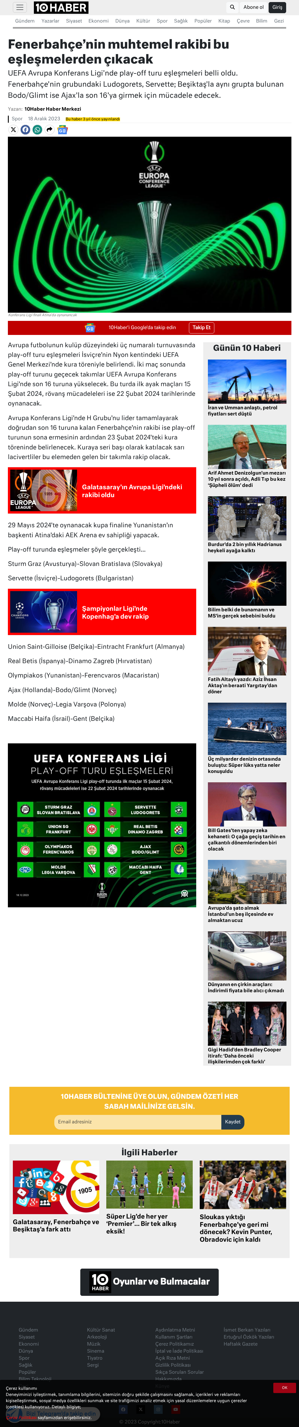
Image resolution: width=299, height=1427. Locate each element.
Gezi (279, 21)
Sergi (93, 1365)
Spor (162, 21)
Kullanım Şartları (173, 1337)
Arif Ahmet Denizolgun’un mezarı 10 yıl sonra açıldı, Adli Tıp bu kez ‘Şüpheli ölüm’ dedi (247, 479)
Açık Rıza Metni (172, 1358)
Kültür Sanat (101, 1330)
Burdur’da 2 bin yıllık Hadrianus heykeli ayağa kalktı (245, 548)
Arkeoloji (97, 1337)
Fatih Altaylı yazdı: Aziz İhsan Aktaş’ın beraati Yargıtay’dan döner (242, 685)
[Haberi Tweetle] (13, 129)
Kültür (143, 21)
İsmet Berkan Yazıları (247, 1330)
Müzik (93, 1344)
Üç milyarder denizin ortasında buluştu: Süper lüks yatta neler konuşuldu (244, 765)
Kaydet (233, 1122)
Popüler (203, 21)
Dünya (122, 21)
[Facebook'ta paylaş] (25, 129)
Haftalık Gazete (241, 1344)
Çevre (243, 21)
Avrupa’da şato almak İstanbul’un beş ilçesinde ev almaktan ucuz (240, 914)
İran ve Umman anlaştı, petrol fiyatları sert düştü (242, 411)
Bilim (261, 21)
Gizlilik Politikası (173, 1365)
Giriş (277, 7)
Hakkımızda (168, 1379)
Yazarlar (50, 21)
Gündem (25, 21)
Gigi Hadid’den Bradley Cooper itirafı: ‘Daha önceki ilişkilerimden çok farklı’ (244, 1056)
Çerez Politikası (22, 1418)
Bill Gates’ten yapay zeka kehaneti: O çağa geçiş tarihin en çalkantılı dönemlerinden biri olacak (246, 840)
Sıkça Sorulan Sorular (179, 1372)
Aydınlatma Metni (175, 1330)
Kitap (224, 21)
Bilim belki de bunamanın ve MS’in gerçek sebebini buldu (241, 613)
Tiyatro (94, 1358)
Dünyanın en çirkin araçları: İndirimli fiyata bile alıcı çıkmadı (246, 988)
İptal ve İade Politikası (179, 1351)
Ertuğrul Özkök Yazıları (249, 1337)
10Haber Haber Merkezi (53, 109)
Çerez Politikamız (174, 1344)
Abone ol (254, 7)
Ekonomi (98, 21)
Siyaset (74, 21)
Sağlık (181, 21)
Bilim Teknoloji (35, 1379)
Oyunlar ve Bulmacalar (160, 1282)
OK (284, 1388)
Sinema (95, 1351)
